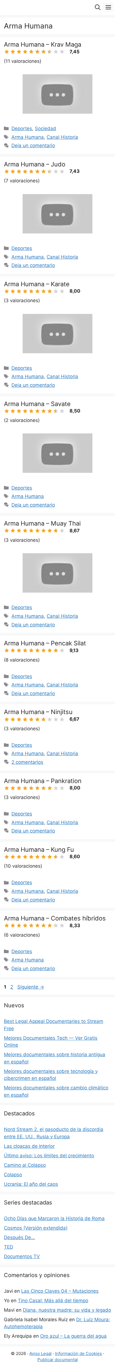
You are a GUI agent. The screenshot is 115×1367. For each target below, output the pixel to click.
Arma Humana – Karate (37, 284)
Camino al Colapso (25, 1165)
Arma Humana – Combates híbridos (55, 918)
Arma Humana (27, 137)
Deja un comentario (33, 145)
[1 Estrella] (6, 51)
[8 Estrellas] (49, 51)
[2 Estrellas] (13, 51)
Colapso (13, 1174)
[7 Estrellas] (43, 51)
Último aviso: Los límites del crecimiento (49, 1155)
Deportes (21, 128)
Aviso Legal (40, 1353)
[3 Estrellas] (19, 51)
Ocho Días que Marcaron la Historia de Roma (54, 1218)
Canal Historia (62, 137)
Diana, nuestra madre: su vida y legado (67, 1310)
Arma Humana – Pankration (43, 780)
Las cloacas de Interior (29, 1146)
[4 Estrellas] (25, 51)
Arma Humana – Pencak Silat (45, 643)
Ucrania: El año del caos (31, 1184)
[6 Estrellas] (37, 51)
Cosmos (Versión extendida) (36, 1228)
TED (8, 1247)
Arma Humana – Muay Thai (42, 523)
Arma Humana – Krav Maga (42, 44)
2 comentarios (27, 762)
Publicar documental (57, 1359)
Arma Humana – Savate (37, 403)
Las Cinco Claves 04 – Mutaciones (60, 1291)
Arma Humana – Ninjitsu (38, 711)
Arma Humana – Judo (34, 164)
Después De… (19, 1237)
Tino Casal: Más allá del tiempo (53, 1300)
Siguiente (30, 987)
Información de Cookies (78, 1353)
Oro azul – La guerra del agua (73, 1336)
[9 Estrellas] (56, 51)
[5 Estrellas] (31, 51)
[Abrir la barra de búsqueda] (97, 7)
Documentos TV (22, 1256)
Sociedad (45, 128)
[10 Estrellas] (62, 51)
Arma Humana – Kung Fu (39, 849)
